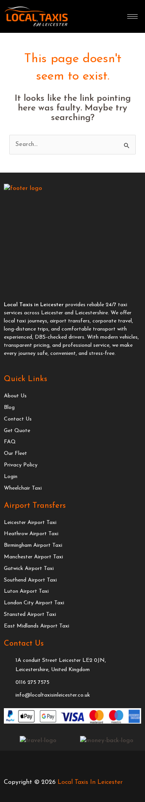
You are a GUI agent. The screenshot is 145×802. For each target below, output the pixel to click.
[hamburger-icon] (132, 16)
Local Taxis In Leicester (90, 782)
